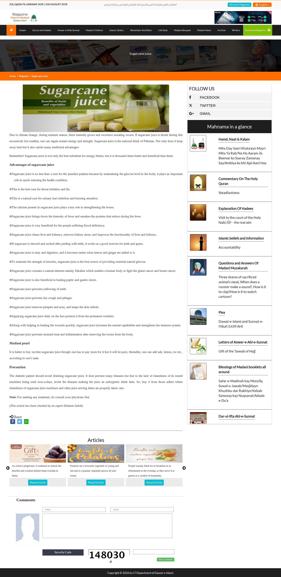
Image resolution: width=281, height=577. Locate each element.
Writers (236, 30)
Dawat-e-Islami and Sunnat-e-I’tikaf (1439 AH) (241, 323)
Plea (222, 312)
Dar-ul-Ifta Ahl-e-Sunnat (237, 416)
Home (12, 76)
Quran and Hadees (41, 30)
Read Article (38, 482)
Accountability (230, 247)
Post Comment (165, 559)
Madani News (204, 30)
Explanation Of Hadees (236, 208)
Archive (222, 30)
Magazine (23, 76)
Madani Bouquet (182, 30)
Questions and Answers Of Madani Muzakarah (238, 265)
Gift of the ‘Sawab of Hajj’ (237, 351)
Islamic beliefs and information (241, 238)
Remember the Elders (141, 30)
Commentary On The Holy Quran (238, 181)
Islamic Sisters (116, 30)
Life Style (162, 30)
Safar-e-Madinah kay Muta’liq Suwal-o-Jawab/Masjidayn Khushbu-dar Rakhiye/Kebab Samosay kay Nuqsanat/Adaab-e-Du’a (242, 390)
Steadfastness (229, 193)
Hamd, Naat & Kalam (234, 139)
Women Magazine (239, 4)
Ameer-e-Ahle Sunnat (68, 30)
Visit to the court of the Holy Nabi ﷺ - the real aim (240, 219)
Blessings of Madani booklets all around (242, 369)
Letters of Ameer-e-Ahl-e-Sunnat (243, 342)
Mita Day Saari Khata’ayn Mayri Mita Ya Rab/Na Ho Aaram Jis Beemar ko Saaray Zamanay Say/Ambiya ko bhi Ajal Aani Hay (243, 155)
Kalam (22, 30)
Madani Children (94, 30)
